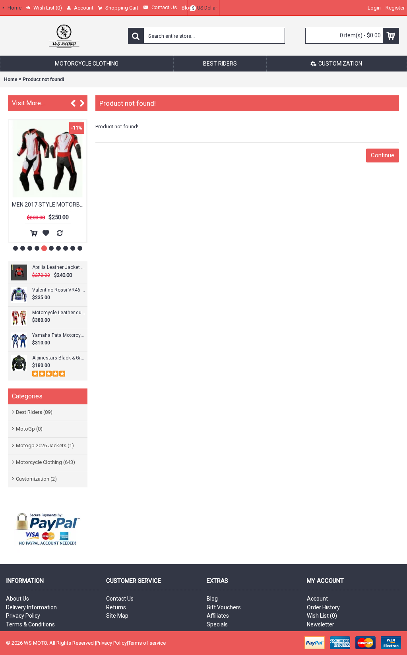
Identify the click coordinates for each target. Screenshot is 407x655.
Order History (323, 607)
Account (317, 598)
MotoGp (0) (29, 429)
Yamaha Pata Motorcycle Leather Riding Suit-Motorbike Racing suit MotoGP (58, 335)
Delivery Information (31, 607)
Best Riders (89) (34, 412)
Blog (212, 598)
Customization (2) (36, 479)
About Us (17, 598)
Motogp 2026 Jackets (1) (45, 445)
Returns (116, 607)
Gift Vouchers (224, 607)
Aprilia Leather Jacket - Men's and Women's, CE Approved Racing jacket (58, 267)
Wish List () (322, 615)
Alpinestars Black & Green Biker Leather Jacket (58, 358)
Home (10, 79)
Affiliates (218, 615)
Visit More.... (29, 103)
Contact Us (120, 598)
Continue (382, 155)
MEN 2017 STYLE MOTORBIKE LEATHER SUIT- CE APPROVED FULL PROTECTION (49, 204)
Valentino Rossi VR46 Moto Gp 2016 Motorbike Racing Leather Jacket (58, 290)
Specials (217, 624)
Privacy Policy (23, 615)
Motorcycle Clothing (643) (45, 462)
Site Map (117, 615)
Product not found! (43, 79)
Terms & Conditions (30, 624)
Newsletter (320, 624)
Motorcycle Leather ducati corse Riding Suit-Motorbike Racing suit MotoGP (58, 312)
